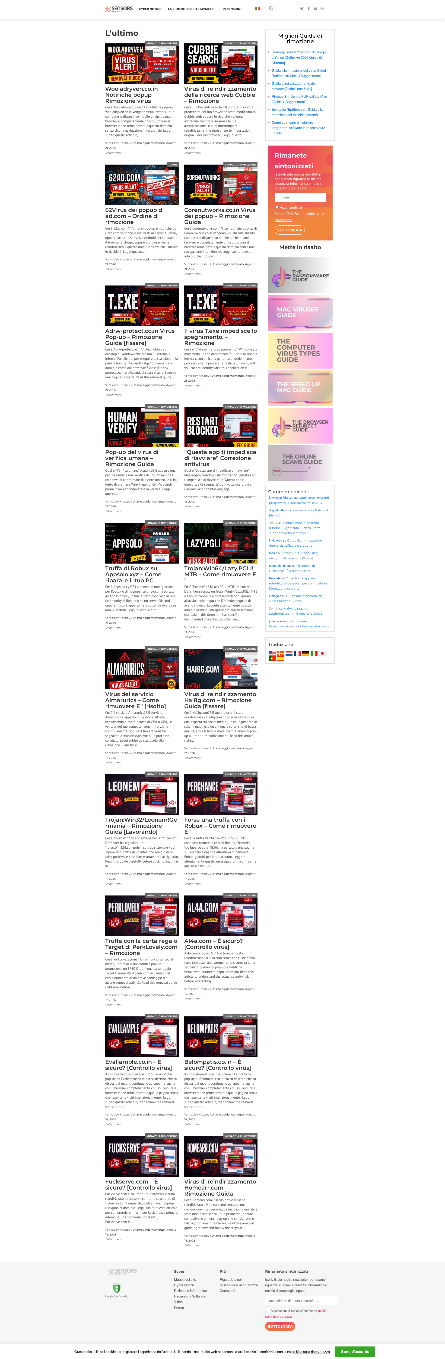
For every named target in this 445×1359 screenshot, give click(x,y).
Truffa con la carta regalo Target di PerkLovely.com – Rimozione (141, 946)
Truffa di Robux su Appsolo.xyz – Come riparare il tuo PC (133, 574)
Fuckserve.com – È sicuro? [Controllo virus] (138, 1184)
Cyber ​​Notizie (150, 9)
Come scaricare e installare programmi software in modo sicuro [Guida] (298, 127)
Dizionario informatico (190, 1290)
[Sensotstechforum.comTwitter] (302, 9)
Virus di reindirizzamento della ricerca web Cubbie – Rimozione (220, 94)
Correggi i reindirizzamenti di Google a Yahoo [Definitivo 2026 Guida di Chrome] (299, 57)
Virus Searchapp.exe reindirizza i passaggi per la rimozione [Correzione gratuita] (298, 583)
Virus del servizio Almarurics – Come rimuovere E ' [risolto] (135, 700)
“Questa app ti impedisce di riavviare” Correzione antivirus (220, 458)
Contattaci (227, 1290)
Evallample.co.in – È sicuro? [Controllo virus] (138, 1064)
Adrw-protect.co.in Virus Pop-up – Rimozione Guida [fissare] (140, 337)
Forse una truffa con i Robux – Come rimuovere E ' (220, 825)
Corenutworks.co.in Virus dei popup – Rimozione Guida (219, 216)
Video (178, 1301)
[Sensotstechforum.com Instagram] (322, 9)
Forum (179, 1307)
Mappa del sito (185, 1279)
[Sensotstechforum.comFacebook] (308, 9)
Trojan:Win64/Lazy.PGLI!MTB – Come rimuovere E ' (220, 574)
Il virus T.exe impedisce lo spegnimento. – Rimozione (220, 337)
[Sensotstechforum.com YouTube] (315, 9)
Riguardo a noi (231, 1279)
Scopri (180, 1271)
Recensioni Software (189, 1296)
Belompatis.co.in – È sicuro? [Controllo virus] (217, 1064)
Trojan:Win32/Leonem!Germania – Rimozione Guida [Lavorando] (141, 825)
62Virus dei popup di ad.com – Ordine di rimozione (134, 216)
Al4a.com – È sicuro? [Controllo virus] (213, 943)
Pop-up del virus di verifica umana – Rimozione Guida (132, 458)
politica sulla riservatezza (311, 1351)
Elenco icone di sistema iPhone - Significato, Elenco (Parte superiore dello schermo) (295, 528)
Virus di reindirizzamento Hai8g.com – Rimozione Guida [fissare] (220, 700)
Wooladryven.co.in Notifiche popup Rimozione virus (131, 94)
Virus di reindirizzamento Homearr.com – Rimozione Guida (220, 1187)
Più (223, 1271)
